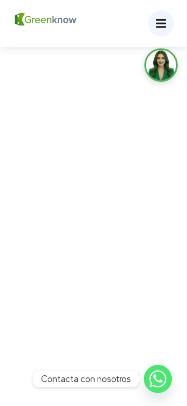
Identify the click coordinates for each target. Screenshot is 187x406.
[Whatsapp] (158, 379)
